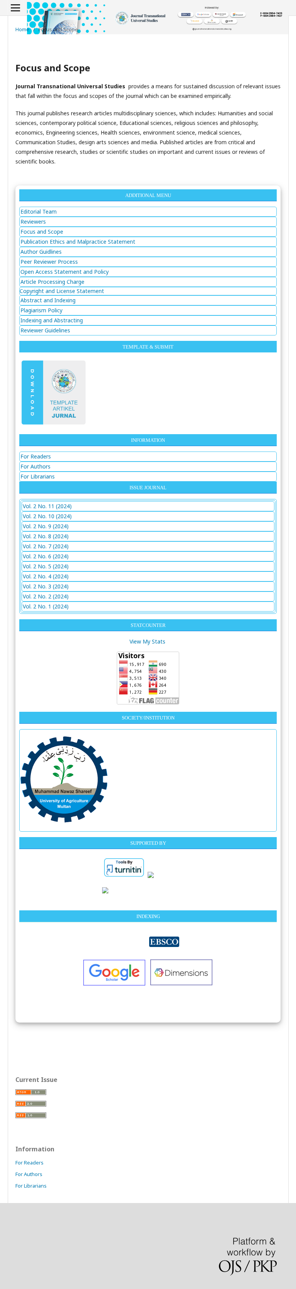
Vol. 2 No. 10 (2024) (47, 516)
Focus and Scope (41, 231)
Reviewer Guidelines (45, 330)
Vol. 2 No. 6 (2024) (46, 556)
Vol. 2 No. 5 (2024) (46, 566)
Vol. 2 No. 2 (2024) (46, 596)
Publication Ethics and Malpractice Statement (77, 241)
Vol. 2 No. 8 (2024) (46, 536)
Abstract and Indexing (48, 300)
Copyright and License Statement (62, 291)
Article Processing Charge (52, 281)
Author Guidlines (41, 251)
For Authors (35, 466)
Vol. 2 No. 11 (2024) (47, 506)
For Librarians (37, 476)
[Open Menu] (15, 7)
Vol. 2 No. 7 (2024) (46, 546)
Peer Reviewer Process (49, 261)
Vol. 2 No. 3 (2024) (46, 586)
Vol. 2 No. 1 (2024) (46, 606)
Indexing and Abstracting (51, 320)
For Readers (35, 456)
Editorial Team (38, 211)
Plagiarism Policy (41, 310)
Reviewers (33, 221)
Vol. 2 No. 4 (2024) (46, 576)
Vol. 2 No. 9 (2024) (46, 526)
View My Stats (147, 641)
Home (22, 29)
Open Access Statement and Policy (64, 271)
